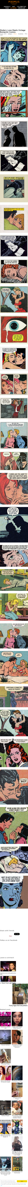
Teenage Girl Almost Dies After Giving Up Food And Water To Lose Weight (17, 1153)
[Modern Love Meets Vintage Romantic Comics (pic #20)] (14, 590)
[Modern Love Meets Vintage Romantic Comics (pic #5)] (14, 171)
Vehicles (21, 8)
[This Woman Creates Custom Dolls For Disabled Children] (17, 1114)
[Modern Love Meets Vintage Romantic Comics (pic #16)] (14, 470)
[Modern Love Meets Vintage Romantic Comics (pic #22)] (14, 648)
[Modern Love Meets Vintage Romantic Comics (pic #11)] (14, 343)
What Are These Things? (17, 1098)
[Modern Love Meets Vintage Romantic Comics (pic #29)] (14, 872)
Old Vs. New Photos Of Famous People (5, 1081)
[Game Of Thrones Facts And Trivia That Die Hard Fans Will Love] (5, 1170)
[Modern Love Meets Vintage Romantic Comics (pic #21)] (14, 620)
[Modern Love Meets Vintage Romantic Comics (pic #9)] (14, 283)
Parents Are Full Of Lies (5, 1027)
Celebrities (21, 6)
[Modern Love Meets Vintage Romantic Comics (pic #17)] (14, 504)
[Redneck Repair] (5, 1114)
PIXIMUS (14, 1)
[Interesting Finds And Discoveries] (17, 1170)
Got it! (22, 1181)
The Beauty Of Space (17, 1080)
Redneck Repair (5, 1115)
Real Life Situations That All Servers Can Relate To (5, 1135)
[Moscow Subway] (5, 1043)
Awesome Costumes (17, 1134)
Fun (7, 8)
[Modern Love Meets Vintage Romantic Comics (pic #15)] (14, 448)
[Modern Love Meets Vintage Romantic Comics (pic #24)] (14, 706)
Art (13, 6)
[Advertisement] (14, 19)
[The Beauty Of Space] (17, 1079)
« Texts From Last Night (8, 983)
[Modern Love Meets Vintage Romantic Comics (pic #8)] (14, 256)
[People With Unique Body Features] (17, 1026)
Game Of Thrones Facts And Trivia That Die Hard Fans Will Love (5, 1173)
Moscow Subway (5, 1045)
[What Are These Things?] (17, 1096)
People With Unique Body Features (17, 1027)
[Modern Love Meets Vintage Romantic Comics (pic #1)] (14, 62)
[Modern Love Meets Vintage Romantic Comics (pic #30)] (14, 908)
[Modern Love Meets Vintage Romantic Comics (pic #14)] (14, 419)
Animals (7, 6)
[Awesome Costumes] (17, 1133)
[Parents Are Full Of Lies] (5, 1026)
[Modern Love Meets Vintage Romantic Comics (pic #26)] (14, 766)
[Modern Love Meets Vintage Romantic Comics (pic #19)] (14, 566)
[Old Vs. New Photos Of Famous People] (5, 1079)
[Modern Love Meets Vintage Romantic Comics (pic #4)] (14, 147)
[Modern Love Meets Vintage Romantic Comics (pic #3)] (14, 117)
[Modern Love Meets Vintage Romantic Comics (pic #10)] (14, 312)
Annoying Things (5, 1064)
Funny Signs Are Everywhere (18, 1005)
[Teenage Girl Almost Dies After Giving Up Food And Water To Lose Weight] (17, 1150)
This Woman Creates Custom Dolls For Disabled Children (17, 1116)
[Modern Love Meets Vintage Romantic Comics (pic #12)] (14, 370)
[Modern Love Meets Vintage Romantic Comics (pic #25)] (14, 736)
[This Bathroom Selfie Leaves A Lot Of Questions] (17, 1043)
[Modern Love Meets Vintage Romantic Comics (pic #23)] (14, 683)
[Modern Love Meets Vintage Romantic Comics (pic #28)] (14, 843)
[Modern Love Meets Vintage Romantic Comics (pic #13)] (14, 394)
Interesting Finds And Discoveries (17, 1172)
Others (13, 8)
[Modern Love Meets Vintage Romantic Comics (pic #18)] (14, 542)
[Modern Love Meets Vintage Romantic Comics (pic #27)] (14, 804)
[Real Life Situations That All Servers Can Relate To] (5, 1133)
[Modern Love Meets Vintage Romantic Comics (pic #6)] (14, 202)
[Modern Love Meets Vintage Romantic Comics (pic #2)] (14, 86)
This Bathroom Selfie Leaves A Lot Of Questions (17, 1046)
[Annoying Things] (5, 1062)
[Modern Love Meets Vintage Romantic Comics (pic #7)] (14, 232)
